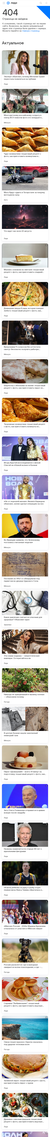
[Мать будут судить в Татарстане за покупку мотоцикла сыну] (25, 184)
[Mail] (8, 3)
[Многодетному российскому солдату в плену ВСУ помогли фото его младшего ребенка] (25, 107)
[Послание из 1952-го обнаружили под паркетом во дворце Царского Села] (25, 570)
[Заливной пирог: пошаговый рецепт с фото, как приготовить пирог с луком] (25, 1072)
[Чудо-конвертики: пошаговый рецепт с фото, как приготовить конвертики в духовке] (25, 146)
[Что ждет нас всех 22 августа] (25, 223)
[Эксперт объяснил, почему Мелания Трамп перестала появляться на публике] (25, 68)
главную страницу (30, 31)
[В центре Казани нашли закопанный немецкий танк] (25, 725)
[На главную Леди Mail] (13, 3)
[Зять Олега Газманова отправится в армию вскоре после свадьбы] (25, 802)
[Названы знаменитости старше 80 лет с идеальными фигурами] (25, 841)
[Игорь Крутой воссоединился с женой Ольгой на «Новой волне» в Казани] (25, 454)
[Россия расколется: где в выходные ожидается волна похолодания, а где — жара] (25, 956)
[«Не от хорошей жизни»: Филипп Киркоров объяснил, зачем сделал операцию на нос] (25, 493)
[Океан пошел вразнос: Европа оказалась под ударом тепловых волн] (25, 1034)
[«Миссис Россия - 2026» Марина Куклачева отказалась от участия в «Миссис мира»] (25, 918)
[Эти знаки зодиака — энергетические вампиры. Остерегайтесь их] (25, 648)
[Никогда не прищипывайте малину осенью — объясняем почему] (25, 686)
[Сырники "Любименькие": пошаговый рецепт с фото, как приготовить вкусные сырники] (25, 995)
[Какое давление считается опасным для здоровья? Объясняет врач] (25, 609)
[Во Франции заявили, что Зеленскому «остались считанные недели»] (25, 532)
